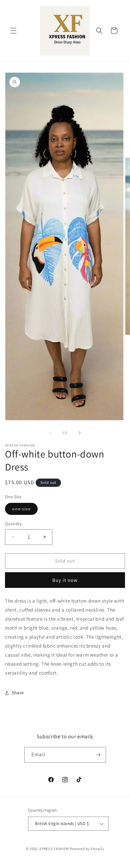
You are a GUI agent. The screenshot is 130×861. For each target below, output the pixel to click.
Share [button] (18, 693)
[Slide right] (79, 432)
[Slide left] (50, 432)
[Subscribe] (98, 755)
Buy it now (65, 580)
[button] (13, 30)
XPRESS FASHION (54, 848)
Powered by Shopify (87, 848)
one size (25, 510)
